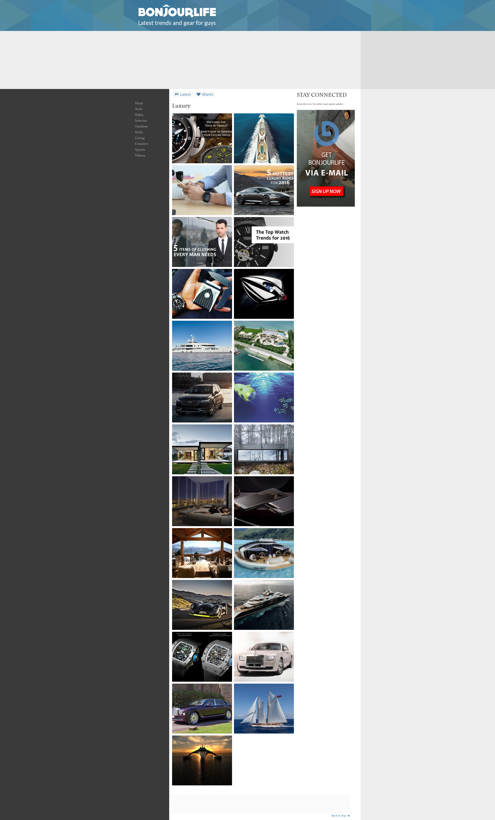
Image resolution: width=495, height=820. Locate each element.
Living (140, 138)
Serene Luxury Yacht (257, 584)
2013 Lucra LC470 (192, 584)
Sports (140, 149)
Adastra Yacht (188, 739)
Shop (139, 103)
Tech (138, 109)
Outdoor (141, 126)
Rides (139, 115)
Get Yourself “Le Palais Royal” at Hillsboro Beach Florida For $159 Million (263, 331)
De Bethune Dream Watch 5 (263, 276)
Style (139, 132)
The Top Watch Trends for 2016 (262, 224)
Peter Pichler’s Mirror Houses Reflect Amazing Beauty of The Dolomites (200, 434)
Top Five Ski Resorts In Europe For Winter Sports (200, 535)
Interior (141, 120)
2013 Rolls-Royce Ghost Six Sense (261, 639)
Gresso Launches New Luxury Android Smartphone (259, 486)
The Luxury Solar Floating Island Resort (263, 535)
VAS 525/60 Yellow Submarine (255, 380)
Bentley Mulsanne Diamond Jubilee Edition (200, 691)
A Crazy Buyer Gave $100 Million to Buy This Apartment (200, 486)
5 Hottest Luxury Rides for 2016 (263, 172)
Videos (140, 155)
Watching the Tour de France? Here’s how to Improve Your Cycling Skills (197, 126)
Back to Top (338, 816)
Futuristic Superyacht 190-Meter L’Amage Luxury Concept (264, 123)
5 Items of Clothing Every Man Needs (201, 224)
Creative (141, 144)
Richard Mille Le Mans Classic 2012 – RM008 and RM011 (201, 642)
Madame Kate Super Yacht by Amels (201, 328)
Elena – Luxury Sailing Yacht (259, 691)
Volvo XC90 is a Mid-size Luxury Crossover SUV (200, 380)
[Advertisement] (247, 60)
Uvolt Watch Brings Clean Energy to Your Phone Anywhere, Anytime (201, 175)
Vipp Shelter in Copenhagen (251, 431)
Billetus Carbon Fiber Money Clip (196, 276)
